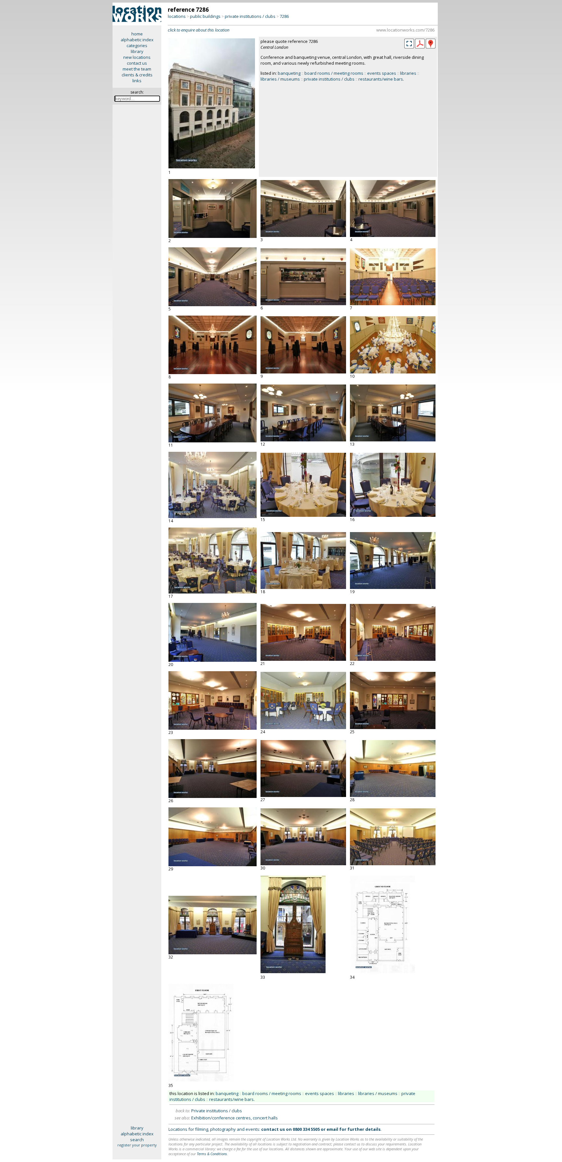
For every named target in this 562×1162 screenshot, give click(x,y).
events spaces (381, 73)
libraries (408, 73)
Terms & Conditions (212, 1153)
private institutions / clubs (250, 16)
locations (177, 16)
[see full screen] (409, 43)
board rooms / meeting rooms (333, 73)
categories (137, 45)
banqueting (289, 73)
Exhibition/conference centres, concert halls (234, 1118)
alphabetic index (137, 40)
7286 (284, 16)
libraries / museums (280, 79)
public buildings (205, 16)
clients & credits (137, 75)
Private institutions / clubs (216, 1111)
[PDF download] (420, 47)
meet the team (137, 69)
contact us (137, 63)
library (137, 51)
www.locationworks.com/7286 (405, 30)
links (136, 81)
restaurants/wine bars (380, 79)
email (332, 1129)
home (137, 34)
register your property (137, 1144)
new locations (137, 57)
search (137, 1139)
